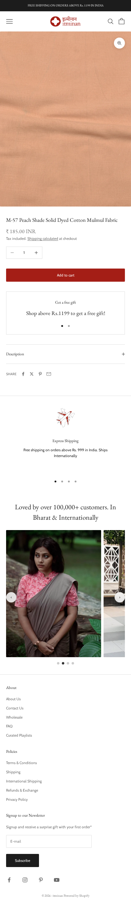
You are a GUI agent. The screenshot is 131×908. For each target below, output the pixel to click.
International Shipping (24, 781)
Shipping (13, 772)
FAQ (9, 726)
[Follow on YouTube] (57, 880)
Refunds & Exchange (22, 790)
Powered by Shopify (77, 895)
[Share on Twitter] (31, 374)
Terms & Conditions (21, 762)
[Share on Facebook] (23, 374)
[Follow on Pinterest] (41, 880)
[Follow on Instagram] (25, 880)
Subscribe (22, 860)
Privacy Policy (17, 799)
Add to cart (65, 275)
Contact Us (14, 708)
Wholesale (14, 717)
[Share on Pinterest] (40, 374)
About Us (13, 699)
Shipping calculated (42, 238)
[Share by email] (48, 374)
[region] (65, 438)
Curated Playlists (19, 735)
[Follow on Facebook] (9, 880)
